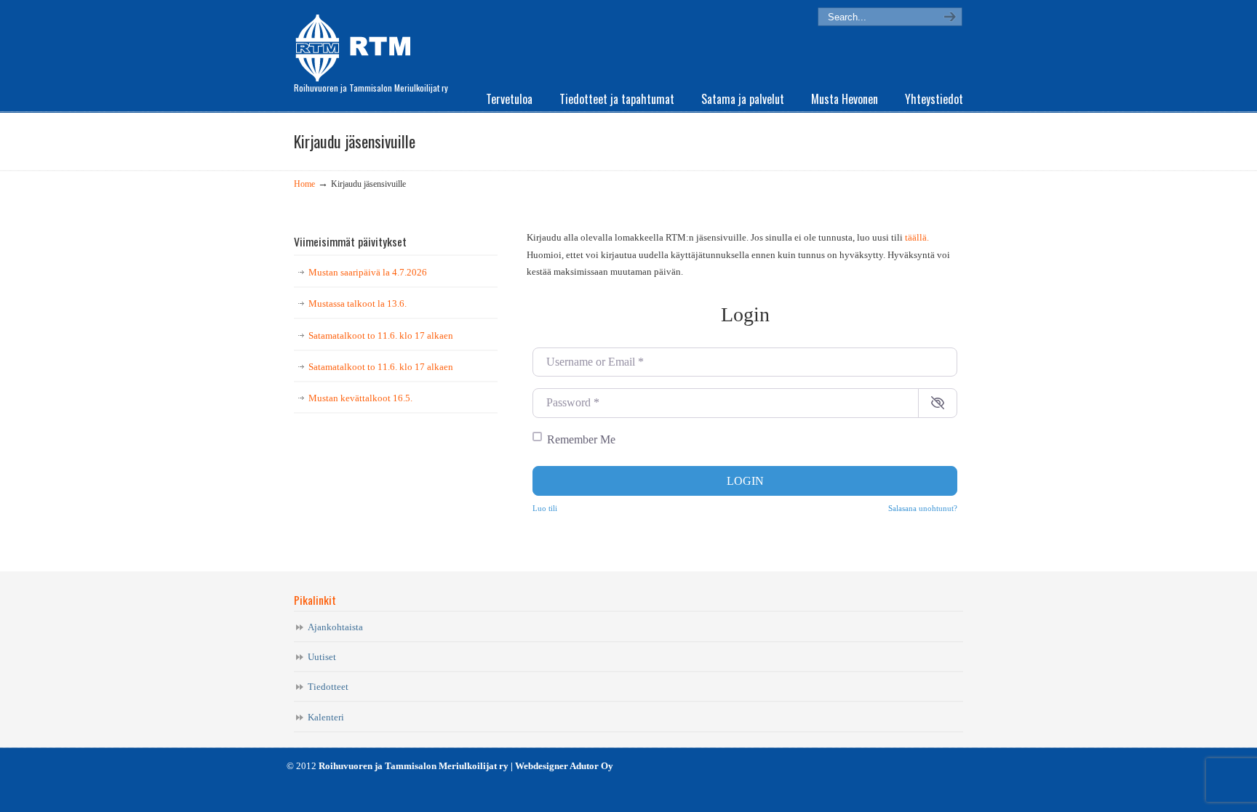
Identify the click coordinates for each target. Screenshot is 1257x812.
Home (304, 184)
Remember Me (581, 439)
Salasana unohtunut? (922, 508)
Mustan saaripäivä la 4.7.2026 (367, 272)
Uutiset (322, 656)
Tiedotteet (328, 686)
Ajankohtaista (335, 627)
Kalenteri (326, 717)
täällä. (917, 237)
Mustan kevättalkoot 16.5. (360, 398)
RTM (357, 43)
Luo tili (544, 508)
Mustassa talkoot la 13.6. (357, 303)
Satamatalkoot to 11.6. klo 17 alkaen (380, 335)
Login (745, 481)
